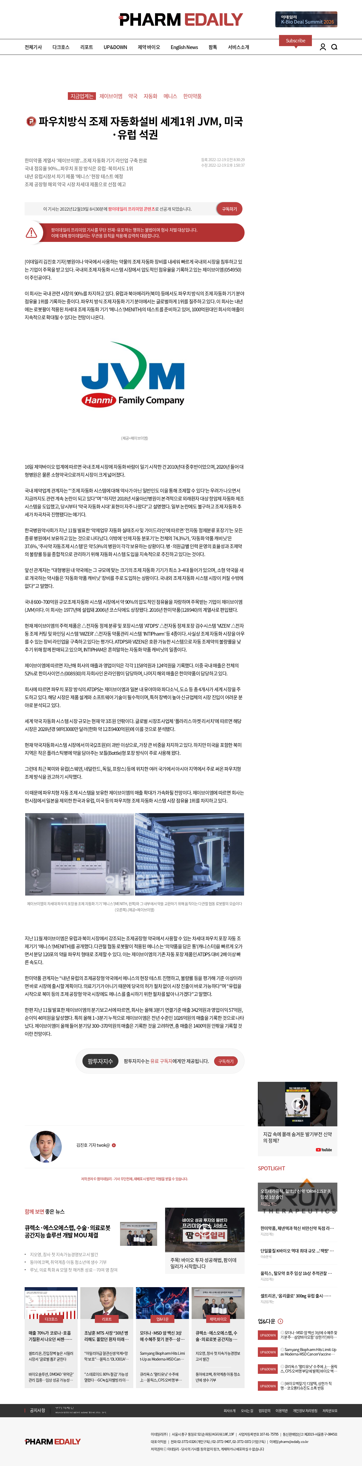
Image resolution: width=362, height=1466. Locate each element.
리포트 (86, 47)
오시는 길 (247, 1410)
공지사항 (37, 1410)
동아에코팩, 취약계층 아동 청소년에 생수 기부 (68, 1262)
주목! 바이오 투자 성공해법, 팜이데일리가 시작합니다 (203, 1263)
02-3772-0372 (241, 1441)
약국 (132, 96)
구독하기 (229, 209)
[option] (97, 1410)
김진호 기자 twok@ (93, 1145)
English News (184, 47)
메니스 (170, 96)
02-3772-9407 (221, 1441)
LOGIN (321, 46)
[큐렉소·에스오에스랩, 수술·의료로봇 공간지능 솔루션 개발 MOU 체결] (138, 1233)
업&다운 (162, 1319)
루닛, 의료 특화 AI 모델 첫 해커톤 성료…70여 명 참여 (74, 1269)
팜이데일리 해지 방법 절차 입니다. (81, 1410)
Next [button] (56, 1413)
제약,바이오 (218, 1319)
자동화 (150, 96)
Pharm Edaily (53, 1442)
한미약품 (192, 96)
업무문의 (265, 1410)
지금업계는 (81, 96)
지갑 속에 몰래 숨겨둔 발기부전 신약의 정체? (297, 1137)
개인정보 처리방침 (305, 1410)
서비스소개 (238, 47)
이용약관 (282, 1410)
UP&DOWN (115, 47)
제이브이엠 (110, 96)
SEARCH (334, 46)
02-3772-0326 (186, 1441)
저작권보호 (330, 1410)
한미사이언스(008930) (60, 673)
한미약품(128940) (180, 609)
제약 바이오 (149, 47)
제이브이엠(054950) (221, 269)
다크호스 (61, 47)
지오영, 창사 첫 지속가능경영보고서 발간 (64, 1254)
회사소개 (230, 1410)
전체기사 (33, 47)
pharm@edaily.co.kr (293, 1441)
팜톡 (213, 47)
